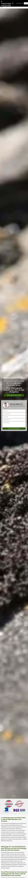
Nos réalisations (14, 395)
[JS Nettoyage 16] (5, 7)
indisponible (6, 4)
